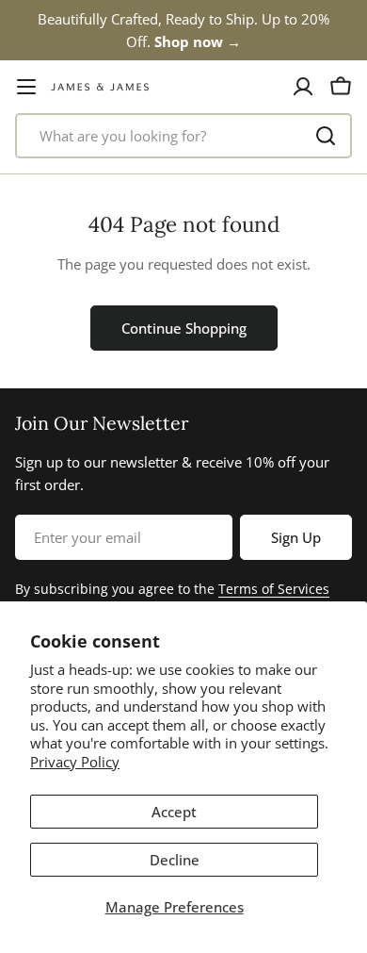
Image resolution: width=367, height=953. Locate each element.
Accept (174, 811)
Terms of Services (273, 589)
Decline (174, 859)
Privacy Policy (75, 761)
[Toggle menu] (26, 86)
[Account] (303, 86)
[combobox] (183, 135)
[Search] (325, 135)
